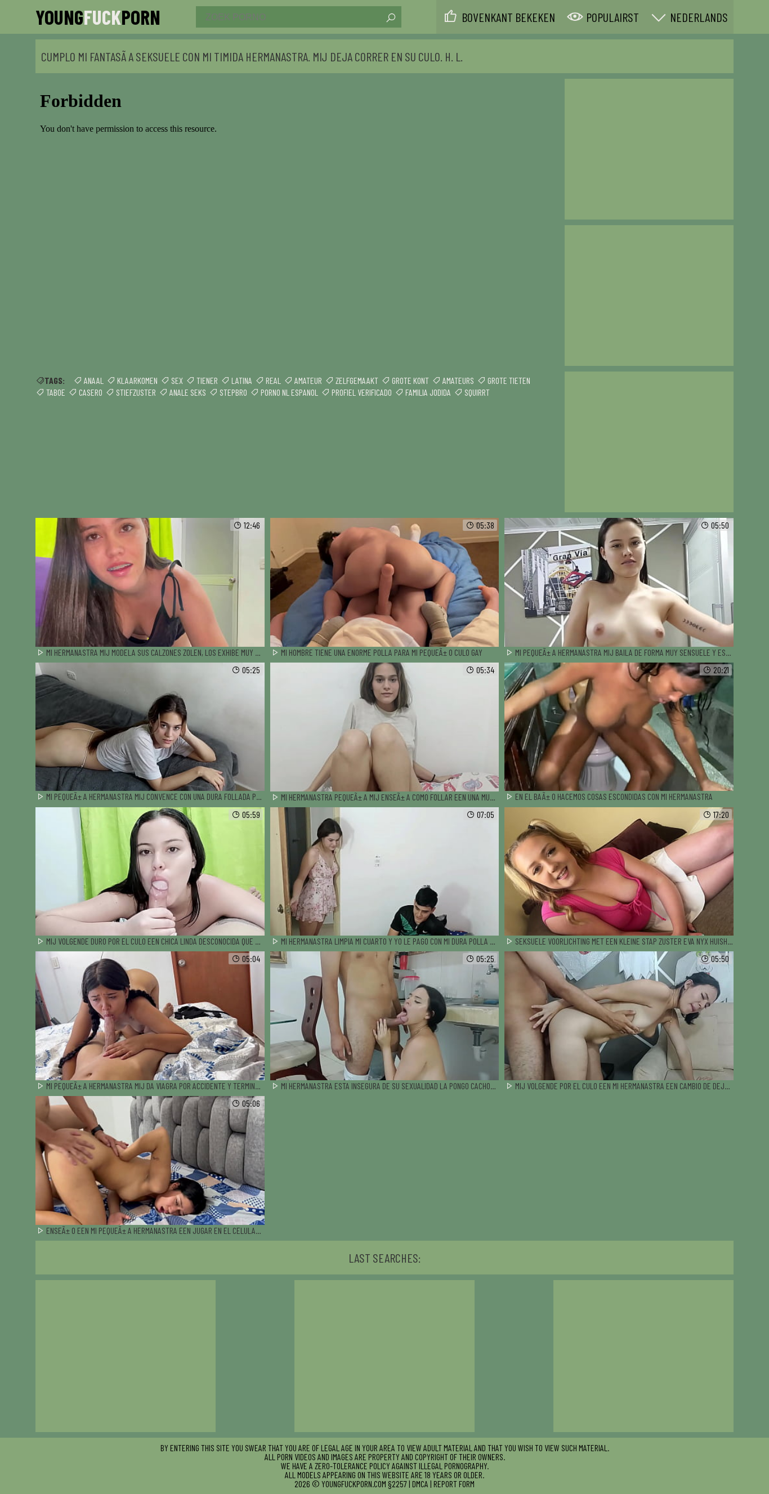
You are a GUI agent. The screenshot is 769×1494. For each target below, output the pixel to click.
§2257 (397, 1483)
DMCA (420, 1483)
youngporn (97, 17)
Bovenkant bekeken (508, 17)
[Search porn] (390, 18)
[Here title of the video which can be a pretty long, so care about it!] (150, 583)
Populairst (612, 17)
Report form (454, 1483)
